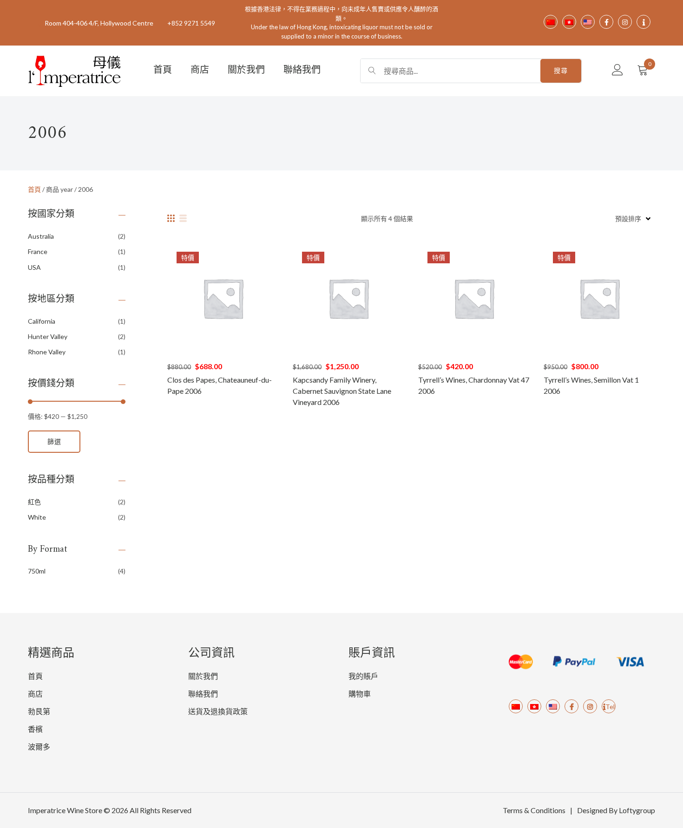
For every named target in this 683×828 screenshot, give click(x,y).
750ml (37, 571)
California (41, 321)
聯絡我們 (302, 71)
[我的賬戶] (617, 70)
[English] (553, 706)
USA (34, 267)
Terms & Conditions (534, 810)
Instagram (590, 706)
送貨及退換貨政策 (218, 711)
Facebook (571, 706)
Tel (610, 707)
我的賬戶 (363, 676)
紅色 (34, 502)
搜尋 (560, 70)
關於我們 (246, 71)
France (37, 251)
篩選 (54, 441)
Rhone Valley (47, 352)
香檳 (35, 728)
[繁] (534, 706)
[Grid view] (171, 218)
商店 (199, 71)
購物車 (359, 693)
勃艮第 (39, 711)
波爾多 (39, 746)
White (37, 517)
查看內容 (223, 298)
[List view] (183, 218)
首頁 (162, 71)
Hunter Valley (47, 336)
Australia (41, 236)
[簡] (516, 706)
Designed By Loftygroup (616, 810)
